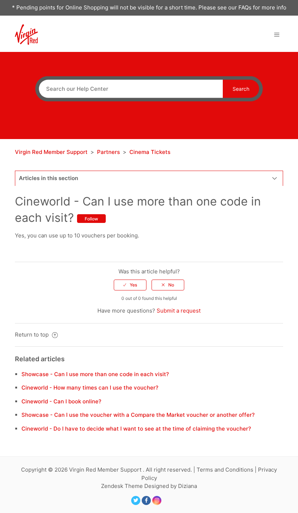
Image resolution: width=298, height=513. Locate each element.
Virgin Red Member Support (52, 151)
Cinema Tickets (149, 151)
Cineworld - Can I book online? (61, 401)
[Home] (26, 33)
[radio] (130, 285)
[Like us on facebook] (146, 500)
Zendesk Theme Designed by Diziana (149, 486)
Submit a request (179, 310)
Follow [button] (91, 218)
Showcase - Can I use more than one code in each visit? (95, 374)
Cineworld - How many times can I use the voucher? (89, 387)
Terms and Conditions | (227, 469)
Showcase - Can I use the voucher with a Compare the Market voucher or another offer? (138, 414)
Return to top (32, 334)
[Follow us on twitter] (135, 500)
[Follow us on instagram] (156, 500)
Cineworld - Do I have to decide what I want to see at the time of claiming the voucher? (136, 428)
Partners (108, 151)
